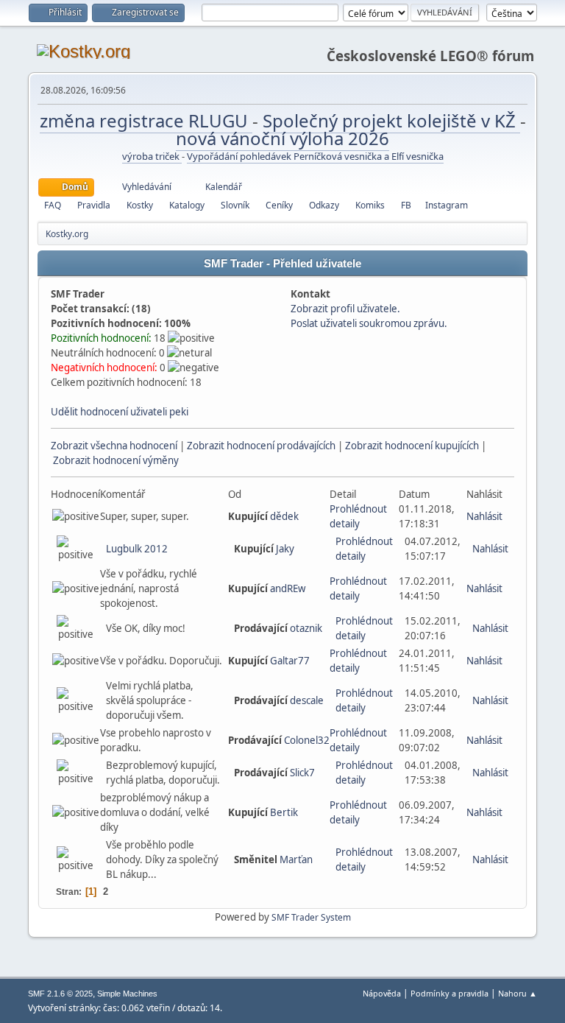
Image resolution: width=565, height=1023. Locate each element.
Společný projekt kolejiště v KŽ (391, 120)
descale (307, 700)
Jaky (285, 548)
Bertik (284, 812)
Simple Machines (127, 993)
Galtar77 (290, 660)
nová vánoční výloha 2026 (282, 138)
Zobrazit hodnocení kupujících (412, 445)
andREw (287, 588)
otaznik (306, 628)
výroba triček (152, 156)
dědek (284, 516)
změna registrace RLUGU (146, 120)
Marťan (296, 859)
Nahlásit (484, 516)
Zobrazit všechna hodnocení (114, 445)
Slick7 (302, 772)
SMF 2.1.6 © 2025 (60, 993)
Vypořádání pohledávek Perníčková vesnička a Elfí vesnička (315, 156)
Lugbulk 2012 (137, 548)
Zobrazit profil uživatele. (345, 308)
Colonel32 (307, 740)
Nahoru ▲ (517, 993)
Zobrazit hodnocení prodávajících (261, 445)
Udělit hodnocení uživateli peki (119, 411)
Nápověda (382, 993)
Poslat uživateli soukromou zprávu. (369, 323)
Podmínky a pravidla (449, 993)
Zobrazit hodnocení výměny (116, 460)
